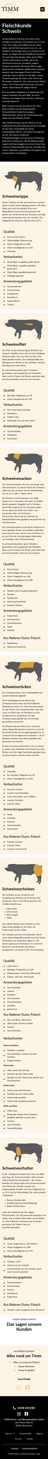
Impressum (15, 1448)
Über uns (8, 1434)
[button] (42, 9)
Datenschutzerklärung (29, 1448)
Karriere (18, 1439)
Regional (39, 1434)
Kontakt (30, 1439)
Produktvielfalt (25, 1434)
